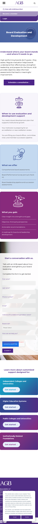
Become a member (10, 14)
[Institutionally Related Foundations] (19, 441)
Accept (14, 517)
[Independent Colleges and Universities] (19, 386)
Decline (27, 517)
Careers (2, 513)
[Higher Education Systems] (19, 405)
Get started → (11, 390)
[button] (19, 82)
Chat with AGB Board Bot (14, 9)
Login (5, 19)
